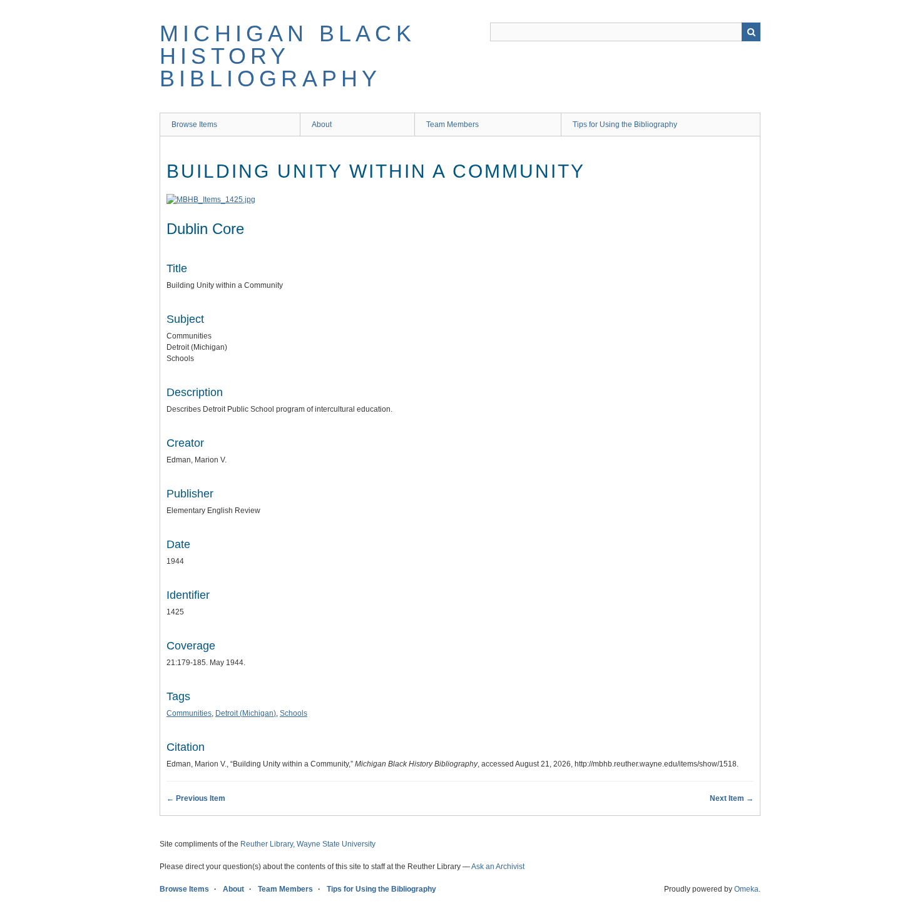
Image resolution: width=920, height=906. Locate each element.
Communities (189, 713)
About (322, 124)
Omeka (746, 889)
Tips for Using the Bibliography (625, 124)
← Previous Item (195, 798)
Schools (293, 713)
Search (751, 32)
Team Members (452, 124)
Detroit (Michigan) (245, 713)
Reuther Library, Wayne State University (308, 844)
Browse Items (194, 124)
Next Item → (732, 798)
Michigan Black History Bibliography (288, 56)
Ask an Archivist (497, 866)
